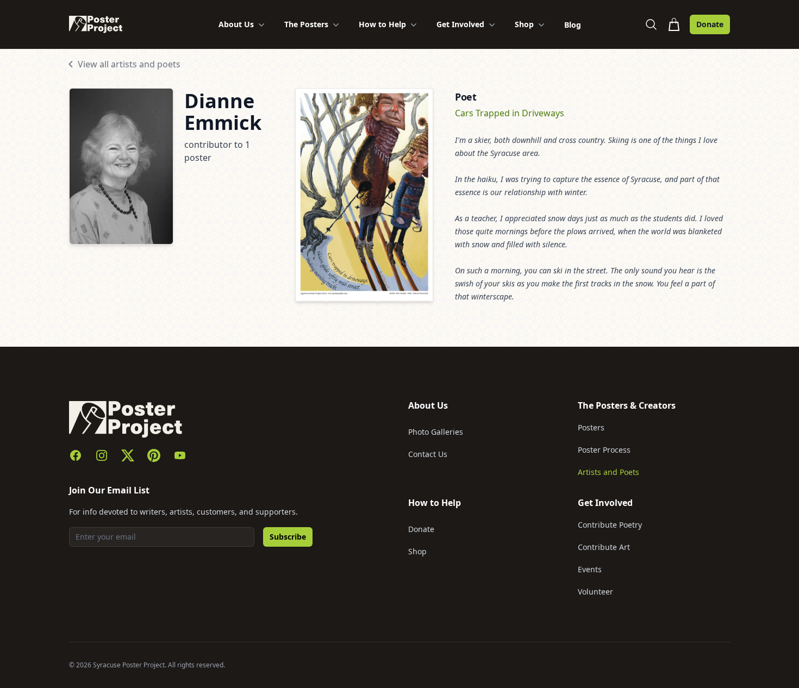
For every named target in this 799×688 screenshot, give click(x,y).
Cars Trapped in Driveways (509, 113)
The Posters (306, 24)
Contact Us (427, 454)
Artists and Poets (608, 472)
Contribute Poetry (610, 525)
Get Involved (460, 24)
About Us (236, 24)
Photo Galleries (435, 432)
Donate (709, 24)
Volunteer (595, 591)
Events (590, 569)
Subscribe (288, 536)
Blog (572, 25)
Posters (591, 427)
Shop (524, 24)
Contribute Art (604, 547)
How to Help (382, 24)
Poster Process (604, 450)
